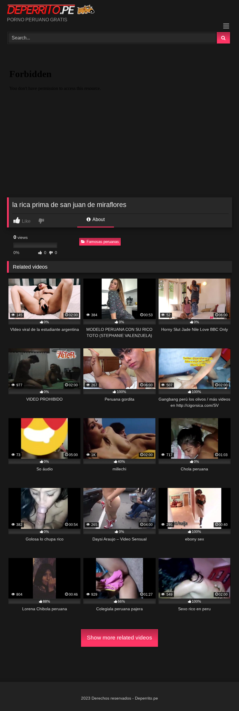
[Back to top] (221, 693)
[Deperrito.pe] (119, 10)
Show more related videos (119, 637)
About (98, 219)
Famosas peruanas (103, 241)
